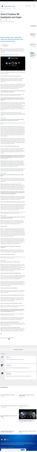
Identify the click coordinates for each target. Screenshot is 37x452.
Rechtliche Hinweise (3, 448)
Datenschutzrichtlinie (10, 447)
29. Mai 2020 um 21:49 (9, 357)
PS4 (3, 8)
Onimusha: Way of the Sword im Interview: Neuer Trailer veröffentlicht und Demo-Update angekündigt (8, 431)
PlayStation (9, 6)
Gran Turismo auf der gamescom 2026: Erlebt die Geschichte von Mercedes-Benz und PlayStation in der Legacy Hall (27, 420)
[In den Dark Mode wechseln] (26, 5)
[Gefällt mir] (35, 46)
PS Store (7, 8)
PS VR (5, 8)
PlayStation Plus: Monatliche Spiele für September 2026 (8, 394)
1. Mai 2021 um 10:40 (8, 374)
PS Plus (10, 8)
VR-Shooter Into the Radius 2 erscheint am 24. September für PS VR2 (9, 405)
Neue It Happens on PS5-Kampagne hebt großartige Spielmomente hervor (33, 34)
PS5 (1, 8)
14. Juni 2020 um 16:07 (9, 365)
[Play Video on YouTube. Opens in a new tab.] (23, 69)
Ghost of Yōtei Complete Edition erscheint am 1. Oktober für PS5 (33, 45)
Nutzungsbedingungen (4, 447)
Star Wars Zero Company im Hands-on (24, 405)
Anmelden (29, 5)
